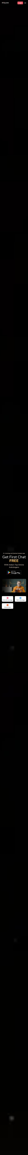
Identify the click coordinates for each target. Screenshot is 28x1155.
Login (20, 3)
